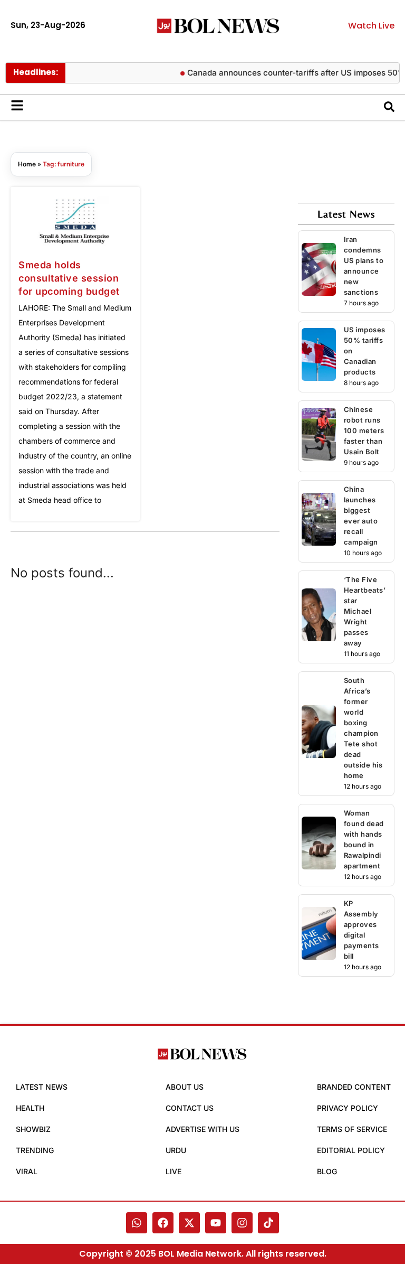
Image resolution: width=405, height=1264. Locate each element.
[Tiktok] (268, 1222)
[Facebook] (162, 1222)
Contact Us (190, 1107)
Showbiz (33, 1129)
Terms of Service (352, 1129)
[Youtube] (215, 1222)
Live (173, 1171)
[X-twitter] (189, 1222)
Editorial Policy (351, 1150)
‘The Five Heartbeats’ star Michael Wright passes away (365, 611)
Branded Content (354, 1086)
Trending (35, 1150)
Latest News (42, 1086)
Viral (26, 1171)
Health (30, 1107)
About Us (185, 1086)
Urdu (176, 1150)
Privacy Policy (347, 1107)
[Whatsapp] (136, 1222)
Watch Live (371, 26)
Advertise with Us (202, 1129)
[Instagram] (242, 1222)
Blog (327, 1171)
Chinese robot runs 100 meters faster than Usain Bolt (364, 430)
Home (27, 164)
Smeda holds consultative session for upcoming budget (69, 278)
